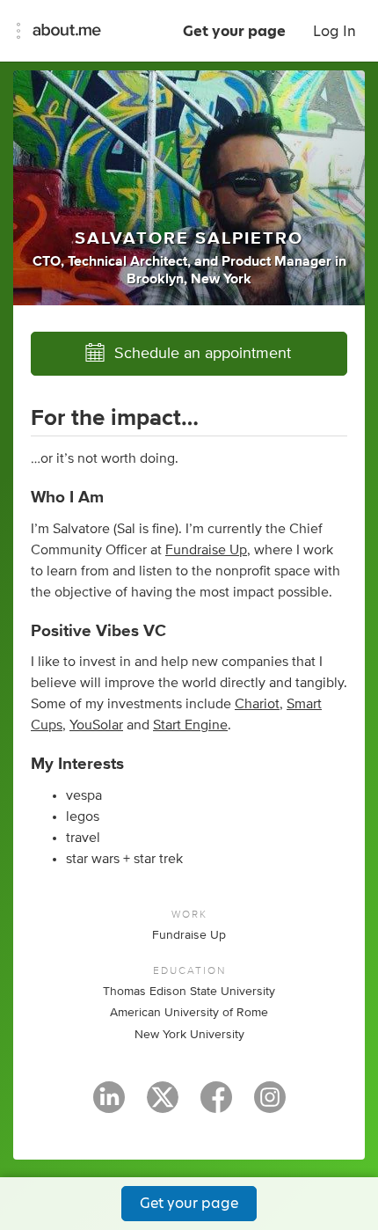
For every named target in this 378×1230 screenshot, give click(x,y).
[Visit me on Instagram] (270, 1105)
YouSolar (96, 725)
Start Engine (190, 725)
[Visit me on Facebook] (216, 1105)
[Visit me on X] (162, 1105)
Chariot (257, 704)
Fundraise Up (206, 550)
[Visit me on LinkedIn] (109, 1105)
